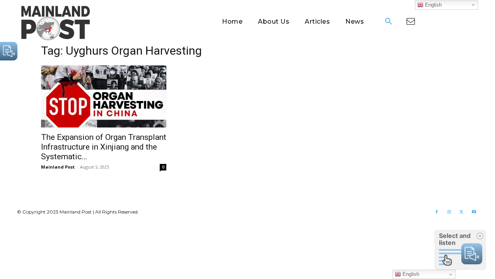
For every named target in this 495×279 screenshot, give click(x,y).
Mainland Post (58, 167)
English (432, 4)
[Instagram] (449, 212)
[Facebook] (436, 212)
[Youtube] (473, 212)
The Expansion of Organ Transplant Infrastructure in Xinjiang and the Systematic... (103, 147)
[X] (461, 212)
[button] (388, 22)
